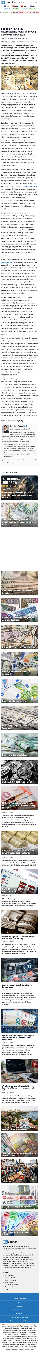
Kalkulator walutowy (11, 1284)
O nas (19, 1302)
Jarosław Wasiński (9, 41)
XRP (8, 12)
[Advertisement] (19, 20)
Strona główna (9, 1275)
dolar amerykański (30, 186)
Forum (7, 1289)
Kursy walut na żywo (11, 1278)
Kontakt (19, 1295)
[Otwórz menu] (36, 3)
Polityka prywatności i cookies (19, 1317)
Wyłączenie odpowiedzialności (19, 1321)
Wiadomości (9, 1287)
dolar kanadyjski (7, 262)
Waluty (3, 38)
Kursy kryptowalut (10, 1280)
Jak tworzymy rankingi (19, 1310)
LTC (24, 12)
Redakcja (19, 1306)
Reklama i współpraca (20, 1298)
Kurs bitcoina (9, 1282)
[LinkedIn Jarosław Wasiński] (26, 426)
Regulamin (19, 1313)
